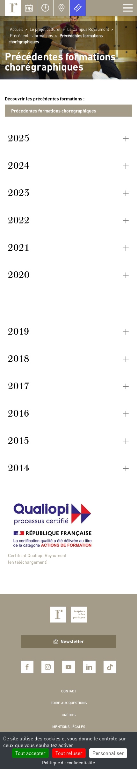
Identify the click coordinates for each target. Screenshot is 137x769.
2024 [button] (18, 165)
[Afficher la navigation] (128, 8)
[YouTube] (68, 667)
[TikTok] (110, 667)
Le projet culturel (45, 29)
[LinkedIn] (89, 667)
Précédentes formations (31, 35)
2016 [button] (18, 413)
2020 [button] (18, 275)
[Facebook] (27, 667)
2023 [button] (18, 193)
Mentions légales (68, 727)
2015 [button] (18, 440)
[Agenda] (29, 8)
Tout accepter (30, 753)
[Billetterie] (78, 8)
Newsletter (72, 641)
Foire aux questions (69, 703)
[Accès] (61, 8)
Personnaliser (108, 753)
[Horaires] (45, 8)
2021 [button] (18, 247)
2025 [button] (18, 138)
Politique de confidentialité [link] (68, 762)
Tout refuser (69, 753)
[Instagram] (47, 667)
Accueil (16, 29)
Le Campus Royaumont (88, 29)
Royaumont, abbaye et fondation (13, 8)
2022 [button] (18, 220)
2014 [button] (18, 468)
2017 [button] (18, 386)
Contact (68, 691)
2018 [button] (18, 358)
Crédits (69, 715)
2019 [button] (18, 331)
